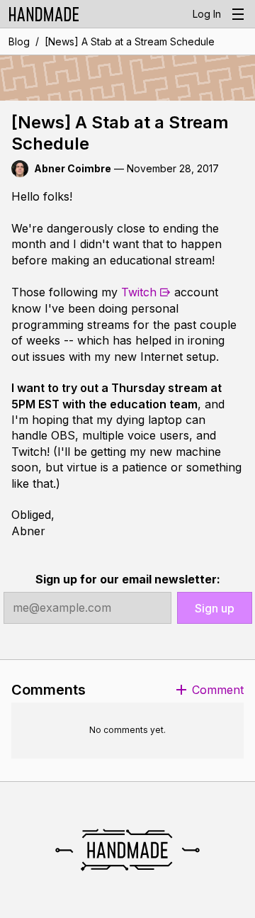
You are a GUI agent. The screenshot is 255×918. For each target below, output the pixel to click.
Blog (19, 41)
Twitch (139, 292)
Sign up (214, 608)
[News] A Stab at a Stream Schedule (130, 41)
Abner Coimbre (72, 168)
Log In (207, 14)
